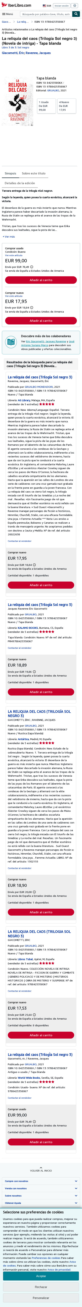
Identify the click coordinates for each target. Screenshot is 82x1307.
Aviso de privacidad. (59, 1269)
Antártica (23, 739)
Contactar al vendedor (19, 541)
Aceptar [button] (41, 1276)
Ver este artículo (14, 255)
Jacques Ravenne (55, 341)
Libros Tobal (25, 959)
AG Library (24, 400)
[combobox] (46, 14)
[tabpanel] (39, 213)
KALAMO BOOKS (28, 627)
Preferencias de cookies (46, 1257)
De (44, 105)
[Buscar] (76, 14)
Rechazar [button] (41, 1287)
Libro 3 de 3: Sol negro (15, 47)
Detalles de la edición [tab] (20, 183)
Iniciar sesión (62, 5)
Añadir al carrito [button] (41, 280)
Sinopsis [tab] (10, 173)
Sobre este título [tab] (33, 173)
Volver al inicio (41, 1170)
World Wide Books (29, 1077)
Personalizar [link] (41, 1298)
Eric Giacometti (35, 341)
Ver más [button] (10, 236)
